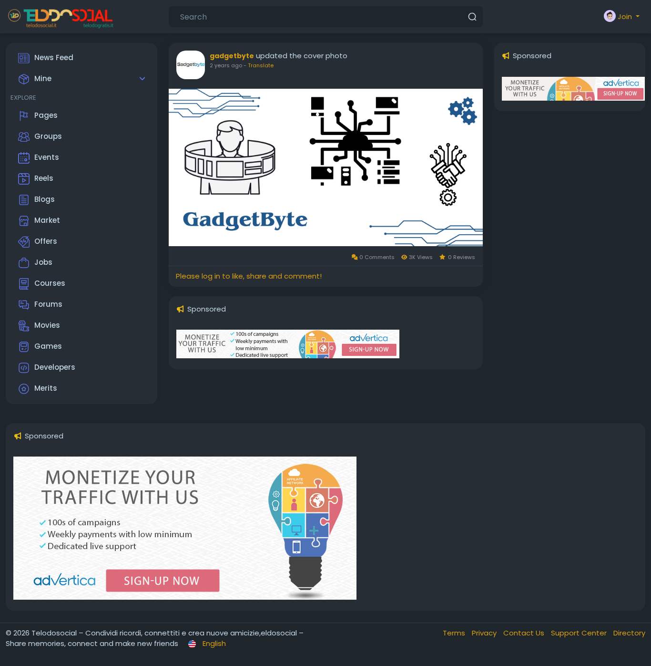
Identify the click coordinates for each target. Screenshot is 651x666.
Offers (45, 241)
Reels (43, 178)
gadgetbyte (232, 56)
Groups (48, 136)
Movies (47, 325)
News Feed (53, 57)
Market (47, 220)
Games (48, 346)
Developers (54, 367)
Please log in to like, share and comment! (249, 276)
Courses (49, 283)
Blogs (44, 199)
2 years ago (226, 65)
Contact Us (524, 633)
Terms (455, 633)
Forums (48, 304)
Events (46, 157)
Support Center (580, 633)
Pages (46, 115)
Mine (42, 78)
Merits (45, 388)
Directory (629, 633)
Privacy (485, 633)
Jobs (43, 262)
